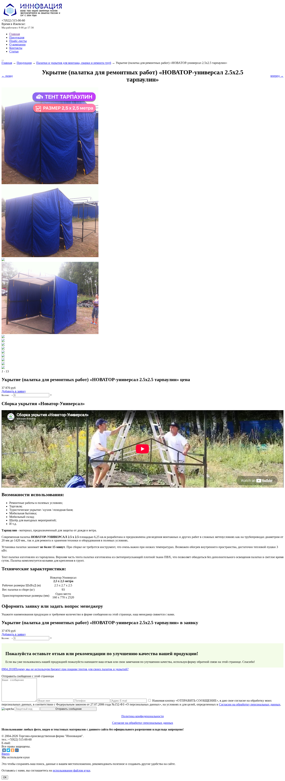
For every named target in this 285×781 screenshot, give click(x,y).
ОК (5, 777)
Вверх (6, 753)
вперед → (276, 75)
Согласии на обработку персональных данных (249, 704)
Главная (14, 34)
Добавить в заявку (14, 391)
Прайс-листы (18, 41)
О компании (17, 44)
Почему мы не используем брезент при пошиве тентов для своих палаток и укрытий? (72, 669)
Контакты (15, 48)
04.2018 (8, 669)
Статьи (14, 51)
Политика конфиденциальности (142, 716)
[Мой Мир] (17, 750)
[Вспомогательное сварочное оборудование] (33, 17)
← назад (7, 75)
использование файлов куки (71, 770)
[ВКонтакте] (4, 750)
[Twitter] (8, 750)
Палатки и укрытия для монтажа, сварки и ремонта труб (73, 62)
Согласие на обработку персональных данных (142, 722)
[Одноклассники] (12, 750)
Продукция (16, 37)
